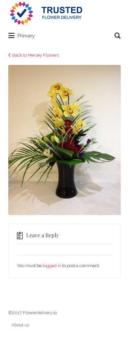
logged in (52, 265)
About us (20, 324)
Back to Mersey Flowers (35, 55)
